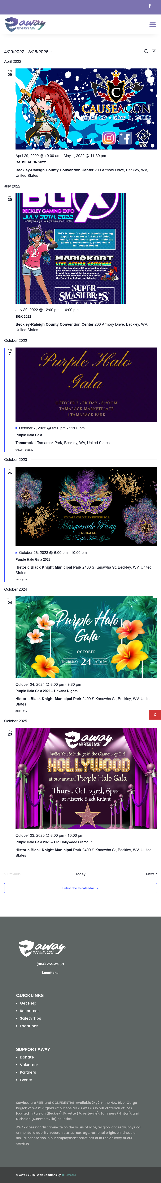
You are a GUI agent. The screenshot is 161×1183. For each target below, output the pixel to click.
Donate (27, 1057)
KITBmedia (68, 1175)
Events (26, 1079)
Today (80, 873)
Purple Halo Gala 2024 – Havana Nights (47, 690)
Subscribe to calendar (78, 888)
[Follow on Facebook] (149, 6)
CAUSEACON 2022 (31, 162)
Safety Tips (30, 1018)
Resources (30, 1010)
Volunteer (29, 1064)
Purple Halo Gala (29, 434)
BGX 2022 (23, 316)
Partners (28, 1072)
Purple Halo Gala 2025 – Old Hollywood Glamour (54, 841)
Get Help (28, 1003)
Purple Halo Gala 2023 (33, 559)
